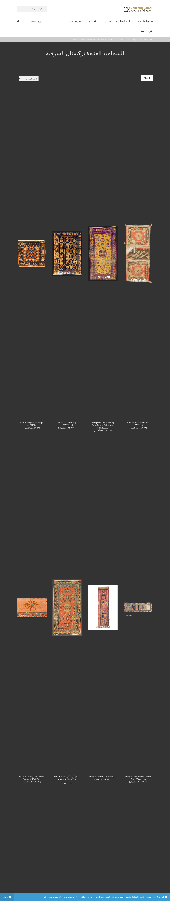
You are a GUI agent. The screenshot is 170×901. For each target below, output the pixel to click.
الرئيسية (146, 39)
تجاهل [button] (5, 897)
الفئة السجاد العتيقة (122, 39)
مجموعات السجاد (145, 21)
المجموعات (136, 39)
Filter (146, 78)
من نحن (108, 21)
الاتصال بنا (92, 21)
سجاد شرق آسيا (107, 39)
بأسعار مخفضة (76, 21)
